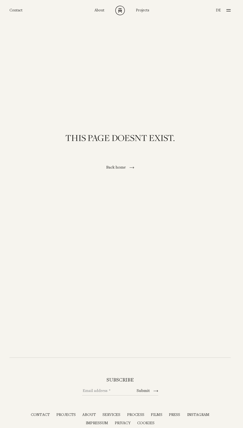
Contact (16, 10)
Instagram (198, 414)
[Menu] (228, 9)
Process (135, 414)
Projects (142, 10)
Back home (116, 167)
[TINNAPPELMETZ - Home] (120, 10)
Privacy (123, 423)
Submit (144, 390)
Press (174, 414)
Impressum (97, 423)
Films (156, 414)
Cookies (145, 423)
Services (111, 414)
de (218, 10)
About (99, 10)
